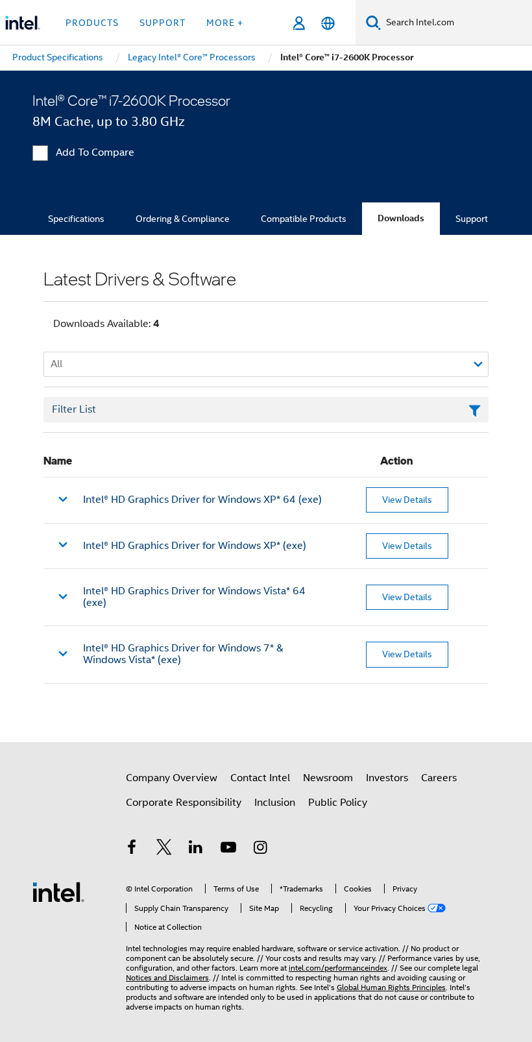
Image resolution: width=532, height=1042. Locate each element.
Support (471, 218)
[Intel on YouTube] (228, 849)
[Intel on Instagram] (260, 849)
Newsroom (328, 777)
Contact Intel (260, 777)
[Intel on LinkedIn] (196, 849)
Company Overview (171, 777)
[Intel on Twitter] (164, 849)
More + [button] (224, 23)
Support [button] (162, 23)
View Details (407, 499)
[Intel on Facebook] (132, 849)
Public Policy (337, 802)
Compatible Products (303, 218)
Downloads (401, 218)
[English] (328, 23)
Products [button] (92, 23)
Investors (387, 777)
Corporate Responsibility (183, 802)
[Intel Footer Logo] (58, 891)
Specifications (76, 218)
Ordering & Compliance (183, 218)
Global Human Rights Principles (391, 987)
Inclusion (274, 802)
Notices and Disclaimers (167, 977)
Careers (439, 777)
